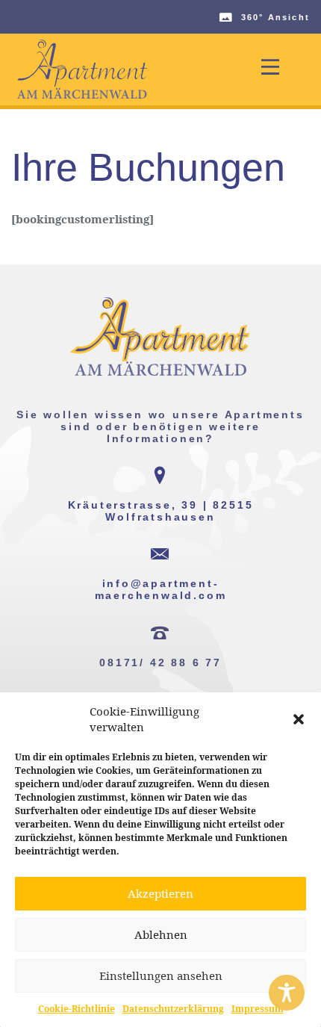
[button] (298, 719)
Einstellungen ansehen (160, 975)
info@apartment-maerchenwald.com (161, 589)
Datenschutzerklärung (173, 1008)
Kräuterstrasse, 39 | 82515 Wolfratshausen (161, 511)
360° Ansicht (275, 17)
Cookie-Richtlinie (76, 1008)
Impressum (257, 1008)
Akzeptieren (160, 893)
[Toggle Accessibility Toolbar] (286, 992)
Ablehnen (160, 934)
